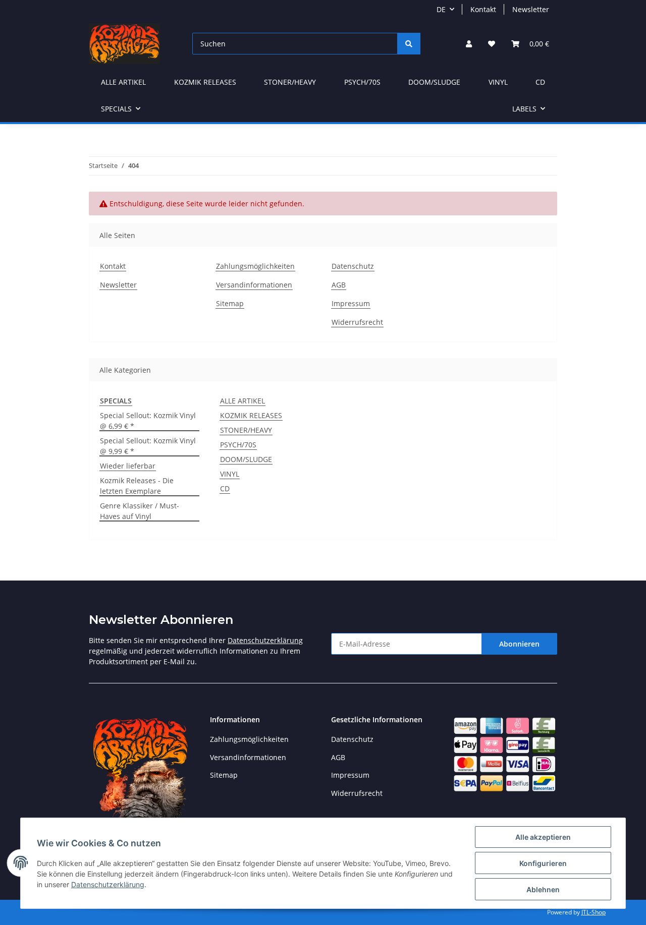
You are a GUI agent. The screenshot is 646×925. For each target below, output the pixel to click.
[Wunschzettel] (491, 43)
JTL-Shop (593, 912)
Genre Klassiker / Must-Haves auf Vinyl (139, 511)
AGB (339, 285)
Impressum (351, 303)
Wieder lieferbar (127, 466)
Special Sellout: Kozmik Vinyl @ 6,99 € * (148, 421)
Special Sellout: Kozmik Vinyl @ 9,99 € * (148, 446)
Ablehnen (543, 889)
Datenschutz (353, 266)
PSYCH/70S (238, 444)
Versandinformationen (254, 285)
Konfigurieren (543, 863)
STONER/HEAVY (246, 430)
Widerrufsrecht (357, 322)
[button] (469, 43)
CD (225, 488)
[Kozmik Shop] (124, 44)
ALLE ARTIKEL (242, 401)
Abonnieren (519, 644)
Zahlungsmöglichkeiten (255, 266)
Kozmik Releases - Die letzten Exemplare (137, 486)
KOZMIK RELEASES (251, 415)
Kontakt (483, 9)
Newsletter (530, 9)
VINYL (229, 474)
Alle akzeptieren (543, 837)
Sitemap (230, 303)
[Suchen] (408, 43)
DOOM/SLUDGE (246, 459)
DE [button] (441, 9)
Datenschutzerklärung (265, 640)
